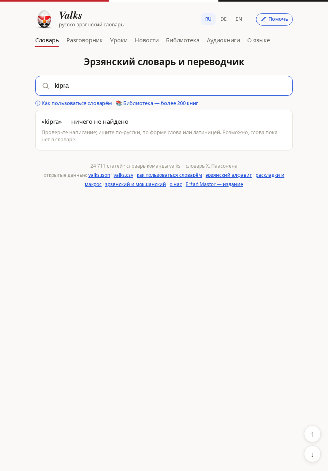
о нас (176, 184)
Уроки (119, 40)
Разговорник (84, 40)
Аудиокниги (223, 40)
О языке (258, 40)
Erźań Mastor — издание (214, 184)
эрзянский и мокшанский (135, 184)
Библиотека (183, 40)
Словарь (47, 40)
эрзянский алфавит (229, 175)
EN (239, 19)
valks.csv (123, 175)
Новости (147, 40)
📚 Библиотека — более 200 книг (157, 103)
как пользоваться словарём (169, 175)
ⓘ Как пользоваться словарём (73, 103)
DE (223, 19)
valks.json (99, 175)
